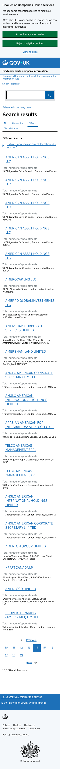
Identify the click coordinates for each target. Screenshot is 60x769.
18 (13, 655)
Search (49, 95)
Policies (6, 724)
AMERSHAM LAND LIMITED (25, 351)
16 (52, 647)
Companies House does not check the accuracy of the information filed (29, 77)
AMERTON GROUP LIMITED (25, 546)
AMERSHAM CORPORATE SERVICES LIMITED (24, 328)
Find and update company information (25, 71)
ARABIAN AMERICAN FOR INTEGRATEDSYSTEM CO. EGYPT (29, 425)
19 (21, 655)
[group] (30, 146)
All (5, 123)
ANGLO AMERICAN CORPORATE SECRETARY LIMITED (29, 375)
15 (44, 647)
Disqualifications (12, 128)
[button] (30, 145)
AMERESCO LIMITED (20, 589)
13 (29, 647)
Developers (34, 728)
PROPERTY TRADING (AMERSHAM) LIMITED (22, 615)
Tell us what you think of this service (21, 696)
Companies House (20, 734)
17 (6, 655)
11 (14, 647)
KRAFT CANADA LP (19, 567)
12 (21, 647)
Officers (32, 123)
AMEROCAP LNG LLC (20, 279)
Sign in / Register (11, 83)
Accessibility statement (14, 728)
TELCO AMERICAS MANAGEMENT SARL (20, 447)
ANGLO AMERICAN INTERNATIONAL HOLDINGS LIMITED (26, 400)
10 (6, 647)
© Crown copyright (30, 760)
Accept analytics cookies (30, 34)
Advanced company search (17, 107)
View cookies (30, 51)
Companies (17, 123)
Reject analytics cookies (30, 43)
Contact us (29, 724)
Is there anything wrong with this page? (23, 702)
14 (37, 647)
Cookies (17, 724)
